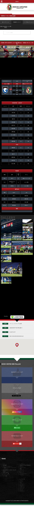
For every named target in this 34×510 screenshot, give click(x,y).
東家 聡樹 (13, 141)
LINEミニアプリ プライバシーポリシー (10, 468)
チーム (21, 481)
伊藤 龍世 (13, 147)
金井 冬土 (13, 125)
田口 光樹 (13, 163)
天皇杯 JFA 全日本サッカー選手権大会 (5, 27)
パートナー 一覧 (5, 473)
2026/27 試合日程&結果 (25, 465)
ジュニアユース (23, 473)
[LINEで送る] (17, 316)
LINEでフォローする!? (17, 419)
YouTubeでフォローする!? (17, 435)
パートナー (22, 491)
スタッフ (22, 469)
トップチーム (22, 463)
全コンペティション (5, 22)
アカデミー (21, 472)
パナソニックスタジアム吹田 (15, 323)
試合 (21, 482)
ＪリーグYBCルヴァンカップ (28, 22)
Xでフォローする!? (17, 388)
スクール (22, 474)
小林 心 (13, 138)
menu (17, 1)
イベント (22, 483)
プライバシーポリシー (7, 466)
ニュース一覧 (22, 479)
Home (4, 458)
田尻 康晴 (13, 122)
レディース (21, 471)
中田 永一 (13, 150)
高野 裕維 (13, 131)
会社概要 (5, 465)
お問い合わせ (5, 472)
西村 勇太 (13, 160)
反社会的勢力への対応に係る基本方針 (9, 470)
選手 (21, 468)
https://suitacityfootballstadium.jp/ (16, 336)
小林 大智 (13, 112)
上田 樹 (13, 109)
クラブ (3, 463)
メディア (22, 488)
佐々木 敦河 (13, 134)
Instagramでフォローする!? (17, 403)
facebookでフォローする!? (17, 372)
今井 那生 (13, 115)
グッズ (21, 489)
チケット (22, 466)
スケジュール (22, 467)
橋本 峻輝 (13, 128)
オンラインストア (6, 474)
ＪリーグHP (4, 475)
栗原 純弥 (13, 157)
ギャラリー (22, 485)
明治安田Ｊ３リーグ (17, 22)
